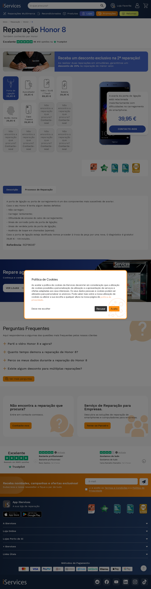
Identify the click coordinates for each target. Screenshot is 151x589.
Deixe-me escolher (41, 308)
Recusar (100, 308)
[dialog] (75, 294)
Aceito (114, 308)
